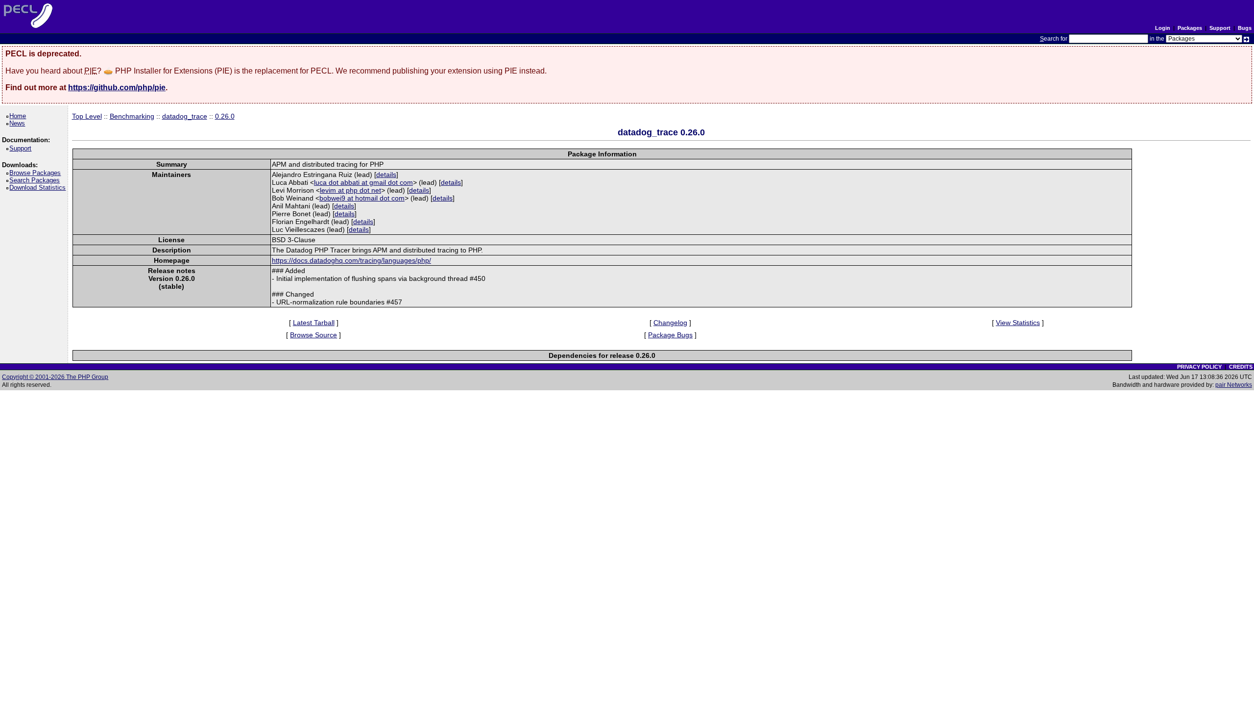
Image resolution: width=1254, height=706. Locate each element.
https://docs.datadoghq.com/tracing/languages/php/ (351, 260)
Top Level (87, 116)
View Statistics (1018, 323)
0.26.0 (225, 116)
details (386, 174)
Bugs (1245, 28)
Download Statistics (39, 187)
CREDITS (1241, 367)
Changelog (670, 323)
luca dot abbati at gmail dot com (363, 182)
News (18, 123)
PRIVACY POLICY (1199, 367)
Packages (1190, 28)
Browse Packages (36, 172)
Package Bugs (670, 335)
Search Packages (36, 180)
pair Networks (1233, 384)
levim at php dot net (350, 190)
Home (19, 116)
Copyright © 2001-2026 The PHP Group (55, 377)
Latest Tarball (314, 323)
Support (1219, 28)
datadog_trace (184, 116)
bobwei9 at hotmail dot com (362, 198)
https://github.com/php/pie (117, 87)
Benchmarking (132, 116)
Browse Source (313, 335)
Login (1162, 28)
